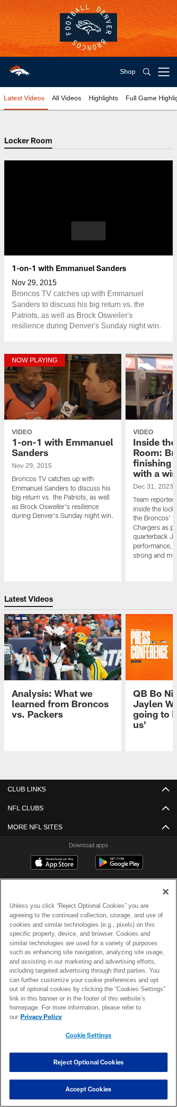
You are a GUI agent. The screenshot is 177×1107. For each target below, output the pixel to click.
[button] (88, 230)
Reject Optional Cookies (88, 1062)
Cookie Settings (89, 1035)
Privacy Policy (114, 1016)
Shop (127, 72)
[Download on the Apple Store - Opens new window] (54, 863)
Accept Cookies (88, 1089)
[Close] (165, 901)
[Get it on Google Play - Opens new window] (119, 867)
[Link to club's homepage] (19, 68)
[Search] (147, 72)
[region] (88, 997)
